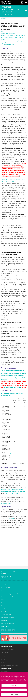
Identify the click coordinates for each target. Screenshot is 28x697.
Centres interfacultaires (6, 602)
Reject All (14, 690)
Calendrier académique (7, 45)
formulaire (11, 518)
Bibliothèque (4, 620)
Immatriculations (5, 671)
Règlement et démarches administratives (12, 37)
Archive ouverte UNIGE (6, 614)
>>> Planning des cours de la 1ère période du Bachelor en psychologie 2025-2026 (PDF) (13, 374)
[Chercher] (22, 2)
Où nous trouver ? (5, 585)
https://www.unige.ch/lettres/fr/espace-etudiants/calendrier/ (13, 180)
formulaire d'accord (6, 432)
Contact (3, 656)
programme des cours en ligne (12, 387)
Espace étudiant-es (6, 43)
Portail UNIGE (4, 611)
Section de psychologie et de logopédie (10, 594)
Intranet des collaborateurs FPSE (8, 617)
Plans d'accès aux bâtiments (7, 659)
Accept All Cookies (14, 694)
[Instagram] (6, 630)
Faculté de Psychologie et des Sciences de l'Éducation (10, 10)
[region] (14, 684)
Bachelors (3, 18)
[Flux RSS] (13, 630)
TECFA (2, 599)
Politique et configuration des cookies (9, 665)
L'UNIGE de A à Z (5, 662)
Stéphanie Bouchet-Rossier (13, 494)
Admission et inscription (8, 33)
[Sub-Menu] (25, 10)
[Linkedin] (9, 630)
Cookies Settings (13, 685)
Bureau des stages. (6, 503)
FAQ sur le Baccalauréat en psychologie (12, 41)
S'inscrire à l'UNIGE (5, 587)
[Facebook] (2, 630)
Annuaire (3, 608)
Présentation (4, 32)
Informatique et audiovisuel (7, 623)
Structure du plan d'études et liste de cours (13, 35)
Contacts (3, 39)
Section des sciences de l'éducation (9, 596)
